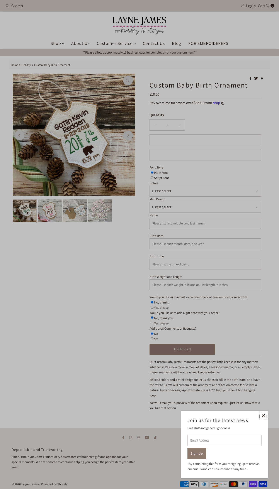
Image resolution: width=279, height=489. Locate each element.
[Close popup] (263, 415)
